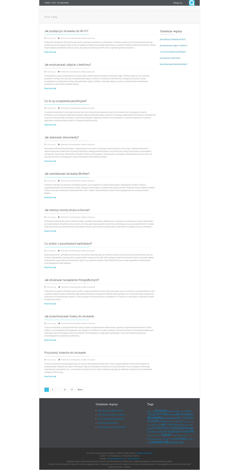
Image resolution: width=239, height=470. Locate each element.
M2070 (158, 425)
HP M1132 (164, 421)
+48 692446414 (133, 458)
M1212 (191, 422)
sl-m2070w (187, 431)
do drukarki (184, 414)
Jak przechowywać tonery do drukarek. (69, 316)
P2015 (166, 428)
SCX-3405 (151, 432)
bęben (170, 411)
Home (47, 17)
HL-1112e (183, 418)
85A (149, 411)
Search (192, 3)
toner (166, 434)
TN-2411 (150, 435)
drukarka (155, 417)
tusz (183, 438)
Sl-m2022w (171, 431)
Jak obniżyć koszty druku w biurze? (67, 210)
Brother (161, 410)
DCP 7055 (162, 414)
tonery (175, 438)
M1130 (172, 422)
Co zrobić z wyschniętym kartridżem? (68, 243)
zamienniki (176, 442)
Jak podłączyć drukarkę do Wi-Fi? (66, 31)
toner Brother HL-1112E (181, 435)
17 (72, 389)
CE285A (177, 411)
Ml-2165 (187, 425)
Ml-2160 (180, 424)
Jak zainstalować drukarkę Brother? (66, 173)
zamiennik (159, 442)
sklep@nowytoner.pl (115, 458)
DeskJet (172, 414)
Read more (49, 52)
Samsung (186, 428)
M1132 (179, 421)
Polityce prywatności (145, 453)
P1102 (157, 428)
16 (65, 389)
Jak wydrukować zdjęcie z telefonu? (67, 64)
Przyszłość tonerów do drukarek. (65, 352)
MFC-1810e (168, 424)
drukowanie (170, 418)
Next (80, 389)
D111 (183, 411)
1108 (152, 411)
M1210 (186, 422)
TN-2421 (157, 435)
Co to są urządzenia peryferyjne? (65, 101)
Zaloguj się (177, 3)
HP (156, 421)
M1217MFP (151, 425)
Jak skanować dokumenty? (61, 137)
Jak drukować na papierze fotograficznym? (71, 280)
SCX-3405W (159, 432)
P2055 (174, 428)
